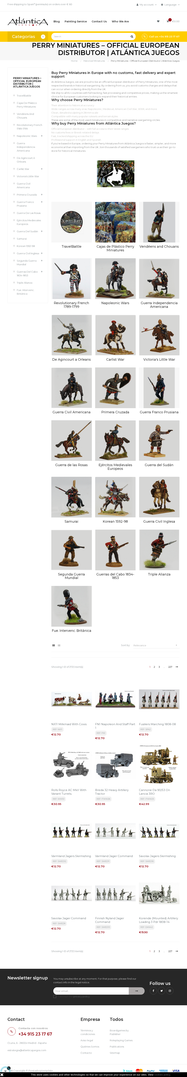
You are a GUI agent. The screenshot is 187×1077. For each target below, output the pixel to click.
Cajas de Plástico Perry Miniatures (27, 104)
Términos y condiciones (88, 1032)
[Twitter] (161, 990)
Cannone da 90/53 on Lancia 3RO (154, 791)
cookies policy (162, 1074)
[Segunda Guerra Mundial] (71, 550)
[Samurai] (71, 497)
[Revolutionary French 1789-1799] (71, 278)
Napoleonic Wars (27, 135)
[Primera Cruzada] (115, 387)
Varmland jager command (114, 856)
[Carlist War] (115, 335)
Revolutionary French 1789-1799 (29, 126)
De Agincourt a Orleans (26, 159)
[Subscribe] (137, 991)
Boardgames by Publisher (119, 1032)
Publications (117, 1046)
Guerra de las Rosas (29, 213)
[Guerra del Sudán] (159, 440)
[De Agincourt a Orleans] (71, 335)
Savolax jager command (68, 918)
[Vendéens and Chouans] (159, 222)
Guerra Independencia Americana (26, 147)
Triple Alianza (24, 282)
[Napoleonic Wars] (115, 278)
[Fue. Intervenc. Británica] (71, 606)
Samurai (22, 238)
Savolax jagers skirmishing (157, 856)
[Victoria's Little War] (159, 335)
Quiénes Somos (90, 1046)
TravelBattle (24, 95)
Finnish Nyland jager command (109, 920)
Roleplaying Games (121, 1040)
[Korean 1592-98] (115, 497)
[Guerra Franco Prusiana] (159, 387)
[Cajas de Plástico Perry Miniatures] (115, 222)
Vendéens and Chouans (25, 115)
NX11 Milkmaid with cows (69, 724)
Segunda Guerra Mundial (27, 262)
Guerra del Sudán (27, 231)
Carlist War (23, 168)
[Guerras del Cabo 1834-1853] (115, 550)
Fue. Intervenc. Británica (25, 292)
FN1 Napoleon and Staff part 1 (115, 726)
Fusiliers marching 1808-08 (157, 724)
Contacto (86, 1052)
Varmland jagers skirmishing (71, 856)
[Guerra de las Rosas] (71, 440)
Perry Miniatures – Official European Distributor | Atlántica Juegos (27, 82)
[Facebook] (153, 990)
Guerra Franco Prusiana (25, 204)
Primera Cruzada (27, 194)
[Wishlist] (158, 21)
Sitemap (115, 1052)
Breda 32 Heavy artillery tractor (112, 791)
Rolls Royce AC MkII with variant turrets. (68, 791)
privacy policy (81, 996)
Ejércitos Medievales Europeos (29, 222)
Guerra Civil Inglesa (28, 253)
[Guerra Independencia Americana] (159, 278)
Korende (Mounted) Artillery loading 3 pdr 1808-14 (158, 920)
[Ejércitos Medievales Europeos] (115, 440)
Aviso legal (87, 1040)
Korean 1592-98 (26, 246)
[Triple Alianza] (159, 550)
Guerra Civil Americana (23, 185)
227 (170, 666)
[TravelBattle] (71, 222)
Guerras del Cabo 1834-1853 (27, 273)
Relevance (155, 645)
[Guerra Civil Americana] (71, 387)
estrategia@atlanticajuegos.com (26, 1050)
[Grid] (53, 645)
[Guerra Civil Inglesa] (159, 497)
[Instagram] (169, 990)
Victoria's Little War (28, 176)
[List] (59, 645)
